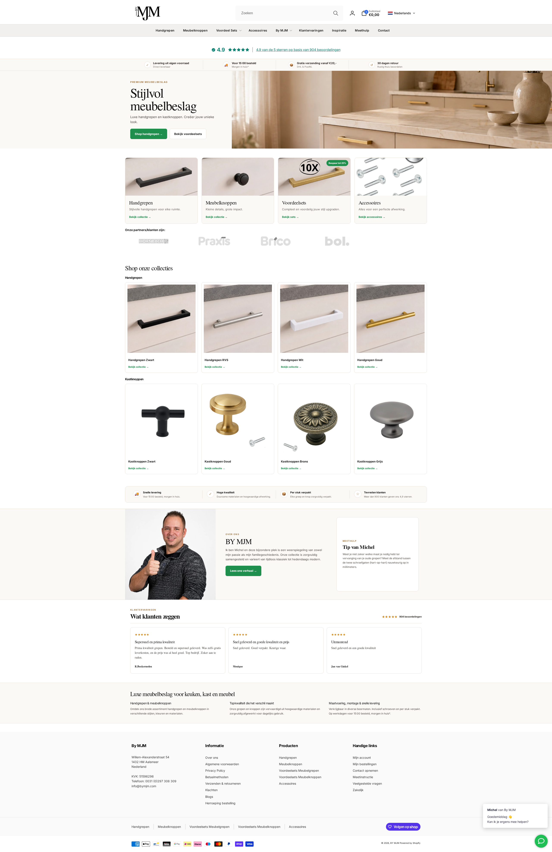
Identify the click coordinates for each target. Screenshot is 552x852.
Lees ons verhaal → (243, 570)
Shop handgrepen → (149, 134)
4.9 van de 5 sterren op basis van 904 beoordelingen (298, 50)
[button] (401, 13)
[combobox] (289, 13)
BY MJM (394, 843)
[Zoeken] (335, 13)
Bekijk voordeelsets (188, 134)
